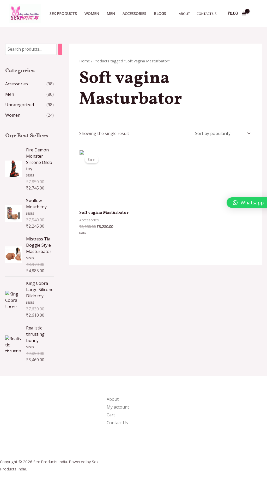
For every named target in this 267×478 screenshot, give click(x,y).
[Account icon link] (255, 13)
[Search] (60, 49)
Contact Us (207, 13)
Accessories (134, 13)
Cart (111, 415)
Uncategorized (19, 105)
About (184, 13)
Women (91, 13)
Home (84, 60)
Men (111, 13)
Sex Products (63, 13)
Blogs (160, 13)
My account (118, 407)
